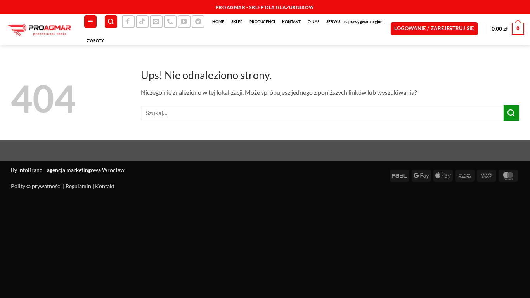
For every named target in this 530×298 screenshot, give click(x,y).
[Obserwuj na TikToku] (142, 21)
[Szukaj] (111, 21)
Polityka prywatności (36, 186)
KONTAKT (291, 21)
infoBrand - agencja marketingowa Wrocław (71, 169)
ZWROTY (95, 40)
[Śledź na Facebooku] (128, 21)
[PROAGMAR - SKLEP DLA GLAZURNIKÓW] (39, 29)
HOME (218, 21)
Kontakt (104, 186)
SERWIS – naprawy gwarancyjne (354, 21)
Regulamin (78, 186)
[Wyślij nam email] (156, 21)
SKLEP (236, 21)
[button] (90, 21)
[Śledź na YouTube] (184, 21)
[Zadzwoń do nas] (170, 21)
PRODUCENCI (262, 21)
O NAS (313, 21)
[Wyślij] (511, 112)
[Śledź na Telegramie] (198, 21)
